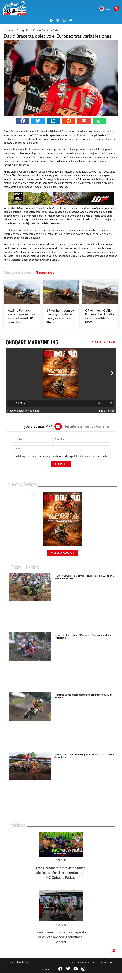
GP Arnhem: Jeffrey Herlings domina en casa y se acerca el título (60, 316)
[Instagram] (64, 20)
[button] (22, 121)
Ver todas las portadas (104, 342)
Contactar (70, 962)
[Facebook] (51, 20)
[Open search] (116, 8)
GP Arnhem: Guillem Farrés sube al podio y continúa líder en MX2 (99, 316)
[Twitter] (57, 20)
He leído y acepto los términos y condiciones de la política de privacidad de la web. (60, 456)
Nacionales (9, 30)
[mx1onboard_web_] (61, 204)
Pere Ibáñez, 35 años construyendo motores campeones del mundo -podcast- (61, 937)
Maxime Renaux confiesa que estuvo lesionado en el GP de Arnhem (21, 316)
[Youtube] (71, 20)
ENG (107, 9)
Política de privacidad (87, 962)
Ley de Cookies (106, 962)
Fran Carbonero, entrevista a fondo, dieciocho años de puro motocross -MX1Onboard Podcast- (61, 872)
